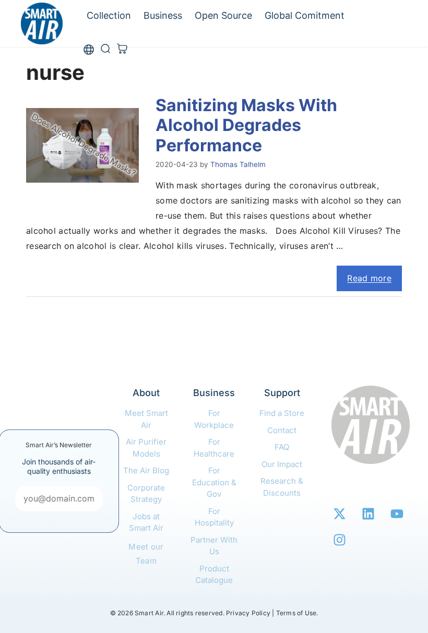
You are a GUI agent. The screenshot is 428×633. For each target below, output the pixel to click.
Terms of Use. (297, 613)
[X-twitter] (339, 513)
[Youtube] (397, 513)
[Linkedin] (368, 513)
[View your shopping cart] (122, 49)
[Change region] (88, 49)
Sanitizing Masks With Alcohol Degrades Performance (246, 125)
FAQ (282, 447)
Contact (281, 430)
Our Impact (281, 464)
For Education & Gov (214, 482)
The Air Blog (146, 470)
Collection (109, 15)
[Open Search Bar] (105, 49)
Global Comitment (304, 15)
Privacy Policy (248, 613)
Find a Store (281, 413)
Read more (369, 278)
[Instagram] (339, 540)
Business (163, 15)
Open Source (223, 15)
